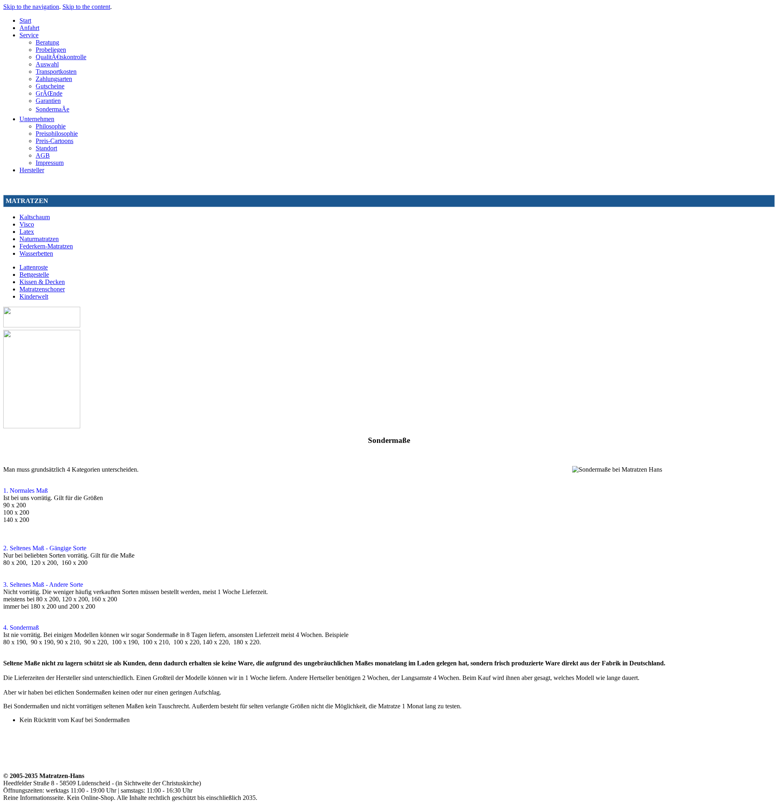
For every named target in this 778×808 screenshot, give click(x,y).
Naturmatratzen (39, 238)
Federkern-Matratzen (46, 246)
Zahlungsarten (54, 78)
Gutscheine (50, 86)
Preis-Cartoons (54, 140)
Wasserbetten (36, 253)
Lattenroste (33, 267)
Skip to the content (86, 6)
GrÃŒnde (49, 93)
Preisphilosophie (57, 133)
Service (28, 35)
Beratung (47, 42)
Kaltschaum (34, 217)
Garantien (48, 100)
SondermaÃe (52, 109)
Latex (26, 231)
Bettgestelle (34, 274)
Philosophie (51, 126)
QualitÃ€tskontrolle (61, 56)
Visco (26, 224)
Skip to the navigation (31, 6)
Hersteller (31, 170)
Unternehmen (36, 118)
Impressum (50, 162)
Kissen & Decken (42, 281)
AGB (43, 155)
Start (25, 20)
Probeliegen (51, 49)
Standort (46, 148)
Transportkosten (56, 71)
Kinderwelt (33, 296)
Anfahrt (29, 27)
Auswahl (47, 64)
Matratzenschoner (42, 289)
